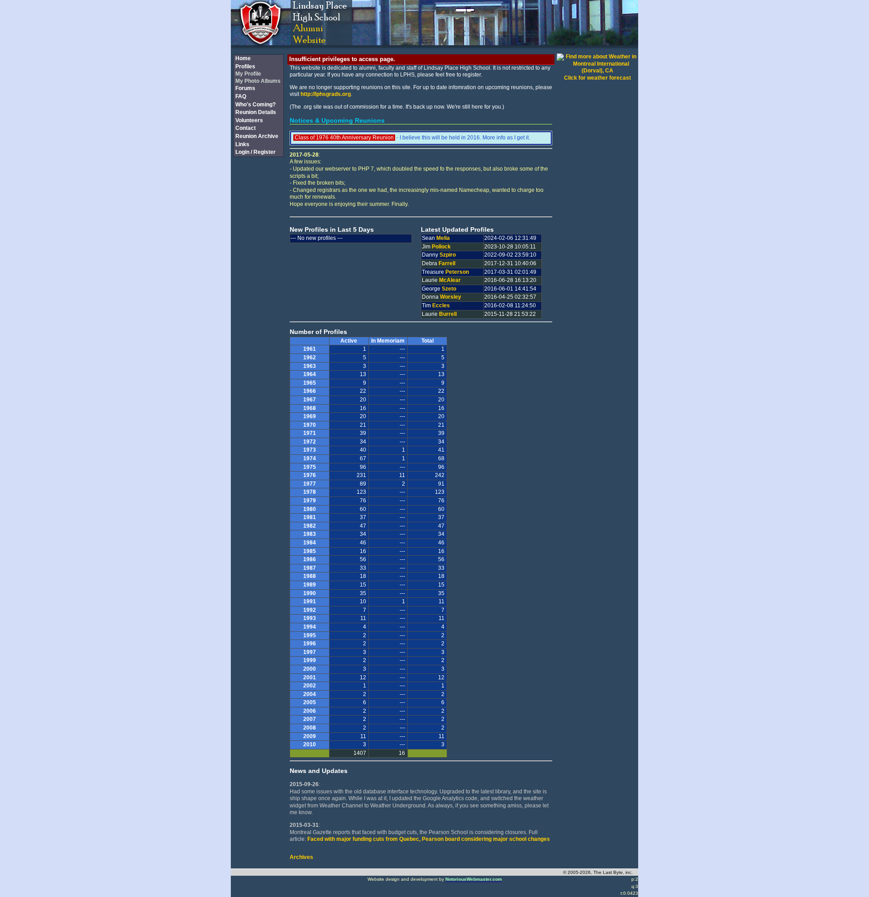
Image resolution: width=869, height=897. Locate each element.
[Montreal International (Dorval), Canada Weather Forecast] (597, 70)
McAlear (450, 280)
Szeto (449, 289)
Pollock (441, 246)
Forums (245, 88)
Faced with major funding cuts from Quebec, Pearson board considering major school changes (428, 839)
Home (243, 58)
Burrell (448, 314)
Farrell (447, 263)
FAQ (240, 96)
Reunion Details (255, 112)
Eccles (441, 305)
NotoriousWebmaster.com (473, 879)
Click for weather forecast (597, 78)
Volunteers (249, 120)
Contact (245, 128)
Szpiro (447, 255)
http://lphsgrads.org (326, 94)
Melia (443, 238)
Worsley (450, 297)
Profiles (245, 66)
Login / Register (255, 152)
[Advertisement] (258, 309)
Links (242, 144)
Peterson (457, 272)
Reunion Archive (256, 136)
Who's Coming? (255, 104)
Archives (301, 857)
